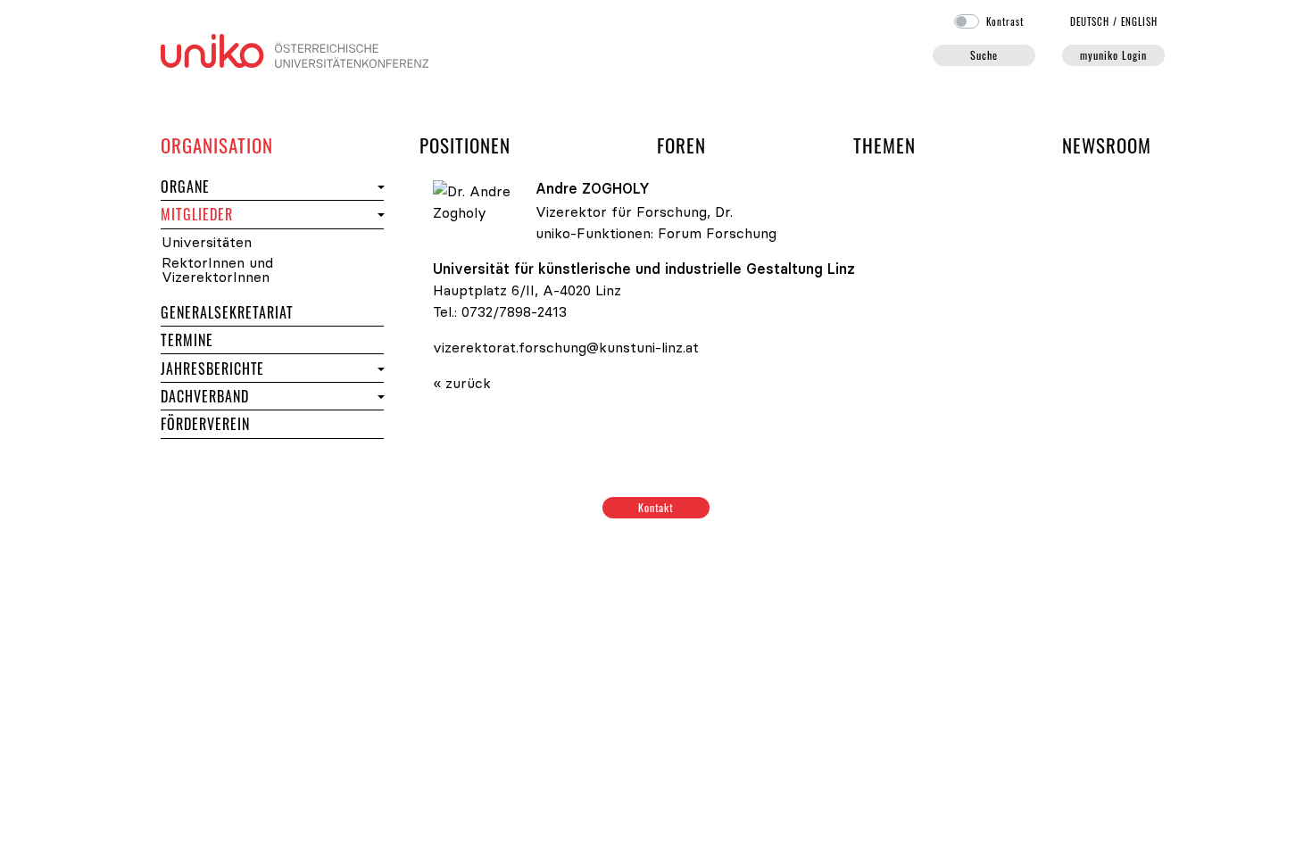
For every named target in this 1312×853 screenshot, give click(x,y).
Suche (984, 54)
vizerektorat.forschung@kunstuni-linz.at (566, 347)
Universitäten (207, 242)
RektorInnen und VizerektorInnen (217, 270)
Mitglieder (229, 214)
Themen (884, 145)
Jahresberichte (212, 368)
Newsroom (1106, 145)
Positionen (465, 145)
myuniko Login (1113, 54)
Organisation (217, 144)
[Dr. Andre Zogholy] (480, 200)
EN (1139, 21)
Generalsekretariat (227, 312)
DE (1090, 21)
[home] (294, 49)
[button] (379, 187)
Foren (681, 144)
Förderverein (205, 424)
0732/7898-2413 (514, 311)
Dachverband (205, 396)
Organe (217, 186)
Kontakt (656, 507)
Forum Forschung (717, 233)
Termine (219, 339)
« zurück (462, 383)
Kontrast (1005, 21)
